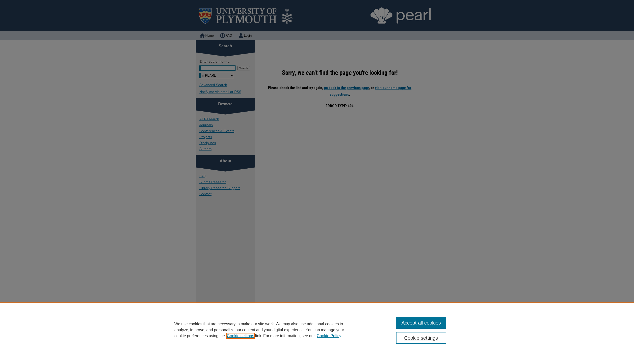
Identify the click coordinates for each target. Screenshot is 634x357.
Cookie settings (240, 336)
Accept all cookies (421, 323)
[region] (317, 329)
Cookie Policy (329, 336)
